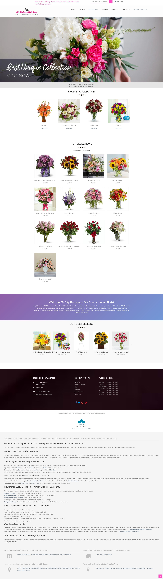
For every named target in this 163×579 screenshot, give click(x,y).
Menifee (35, 470)
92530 (46, 568)
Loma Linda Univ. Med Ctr (63, 554)
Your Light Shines (93, 213)
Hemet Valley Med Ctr (23, 554)
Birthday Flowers (9, 493)
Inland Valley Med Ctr (37, 554)
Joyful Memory (69, 213)
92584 (19, 568)
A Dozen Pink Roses (45, 246)
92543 (18, 468)
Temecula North (141, 568)
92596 (28, 568)
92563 (33, 568)
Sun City (52, 470)
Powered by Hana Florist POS (81, 429)
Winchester (150, 568)
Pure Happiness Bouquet (69, 180)
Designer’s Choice (10, 502)
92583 (19, 570)
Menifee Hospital (73, 481)
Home (73, 9)
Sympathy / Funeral (69, 125)
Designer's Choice (94, 180)
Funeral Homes (79, 391)
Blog (76, 387)
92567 (24, 570)
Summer (44, 125)
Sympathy (104, 9)
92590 (42, 568)
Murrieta (112, 568)
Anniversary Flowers (10, 495)
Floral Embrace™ (117, 180)
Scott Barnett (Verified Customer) (141, 529)
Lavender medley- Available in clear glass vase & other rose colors (45, 180)
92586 (51, 568)
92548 (64, 568)
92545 (78, 568)
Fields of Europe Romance (45, 213)
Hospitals (77, 389)
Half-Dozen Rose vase (93, 246)
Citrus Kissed (117, 213)
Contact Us (126, 9)
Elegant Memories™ (45, 279)
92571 (37, 568)
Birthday (82, 9)
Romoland (119, 568)
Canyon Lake (100, 568)
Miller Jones (24, 483)
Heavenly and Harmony (118, 246)
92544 (73, 568)
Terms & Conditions (80, 384)
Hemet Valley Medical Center (35, 481)
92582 (31, 468)
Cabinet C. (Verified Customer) (129, 531)
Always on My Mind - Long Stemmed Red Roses (69, 246)
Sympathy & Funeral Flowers (13, 497)
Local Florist (78, 394)
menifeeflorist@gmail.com (43, 391)
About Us (114, 9)
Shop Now (44, 128)
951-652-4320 (39, 388)
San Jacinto (21, 470)
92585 (45, 468)
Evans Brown (35, 483)
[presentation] (31, 344)
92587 (60, 568)
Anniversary (94, 125)
